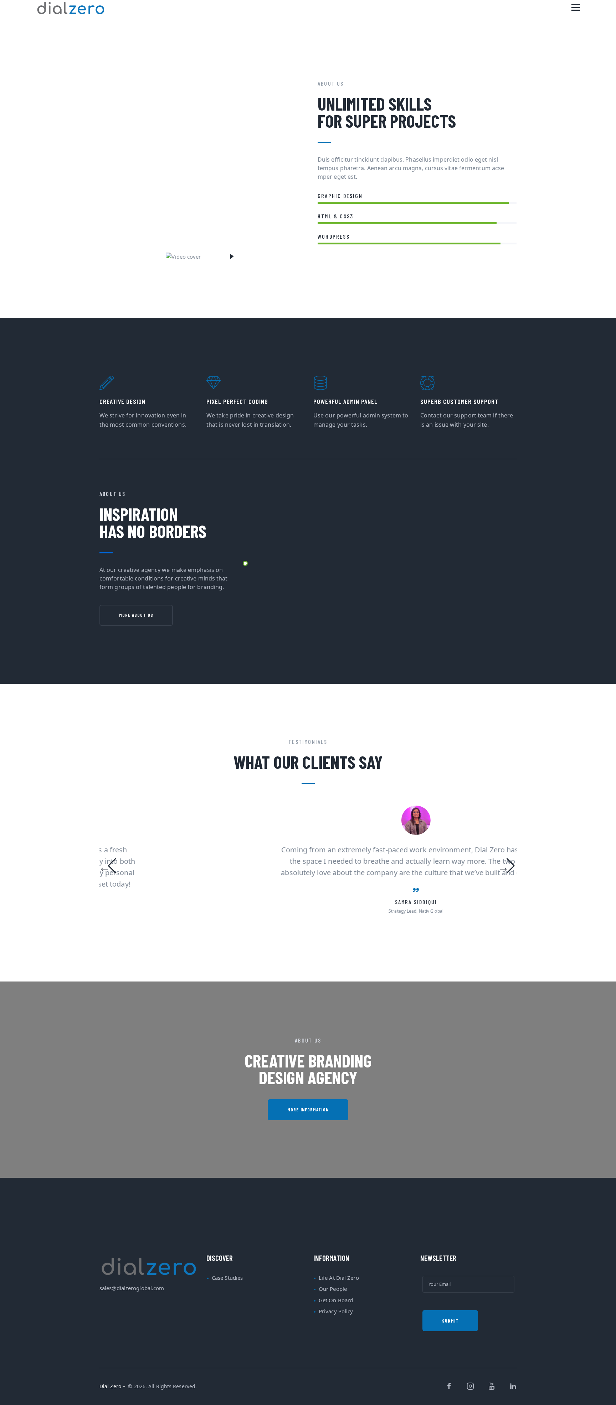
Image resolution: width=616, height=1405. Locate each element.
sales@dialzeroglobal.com (131, 1288)
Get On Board (336, 1300)
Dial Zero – (113, 1386)
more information (308, 1109)
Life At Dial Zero (339, 1277)
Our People (333, 1288)
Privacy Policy (336, 1311)
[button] (108, 867)
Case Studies (227, 1277)
